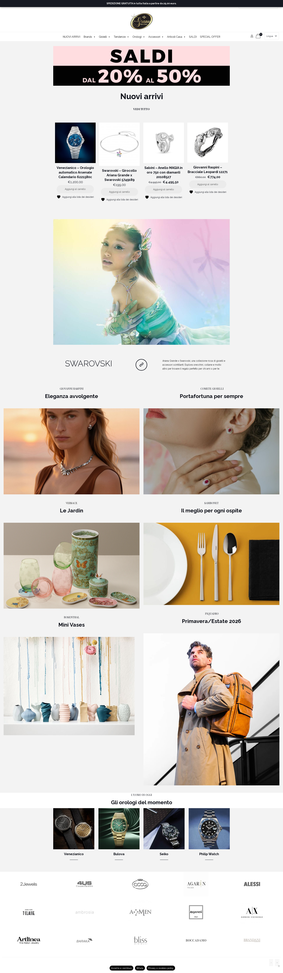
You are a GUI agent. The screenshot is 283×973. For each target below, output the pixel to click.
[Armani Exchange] (252, 923)
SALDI (193, 36)
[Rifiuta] (279, 966)
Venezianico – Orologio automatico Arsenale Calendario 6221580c (75, 172)
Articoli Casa (174, 36)
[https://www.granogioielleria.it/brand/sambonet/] (211, 564)
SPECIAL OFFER (210, 36)
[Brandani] (252, 952)
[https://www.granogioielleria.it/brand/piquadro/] (211, 709)
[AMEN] (140, 923)
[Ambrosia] (84, 923)
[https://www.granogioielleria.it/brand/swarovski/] (141, 282)
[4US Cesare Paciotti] (84, 895)
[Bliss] (140, 952)
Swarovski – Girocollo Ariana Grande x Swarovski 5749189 (119, 175)
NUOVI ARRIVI (71, 36)
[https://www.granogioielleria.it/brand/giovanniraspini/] (71, 451)
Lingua (269, 36)
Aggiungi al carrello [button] (75, 189)
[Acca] (140, 895)
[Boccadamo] (196, 952)
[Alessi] (252, 895)
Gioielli (103, 36)
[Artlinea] (28, 952)
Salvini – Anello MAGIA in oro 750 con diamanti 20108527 (163, 172)
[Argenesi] (196, 923)
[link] (141, 66)
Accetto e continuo (121, 968)
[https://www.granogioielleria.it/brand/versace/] (71, 566)
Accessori (154, 36)
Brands (88, 36)
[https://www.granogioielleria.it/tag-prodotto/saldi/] (141, 66)
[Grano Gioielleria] (141, 21)
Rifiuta (140, 968)
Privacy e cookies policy (160, 968)
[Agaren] (196, 895)
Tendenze (120, 36)
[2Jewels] (28, 895)
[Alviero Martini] (28, 923)
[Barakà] (84, 952)
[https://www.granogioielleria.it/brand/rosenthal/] (69, 686)
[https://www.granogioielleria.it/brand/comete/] (211, 451)
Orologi (137, 36)
